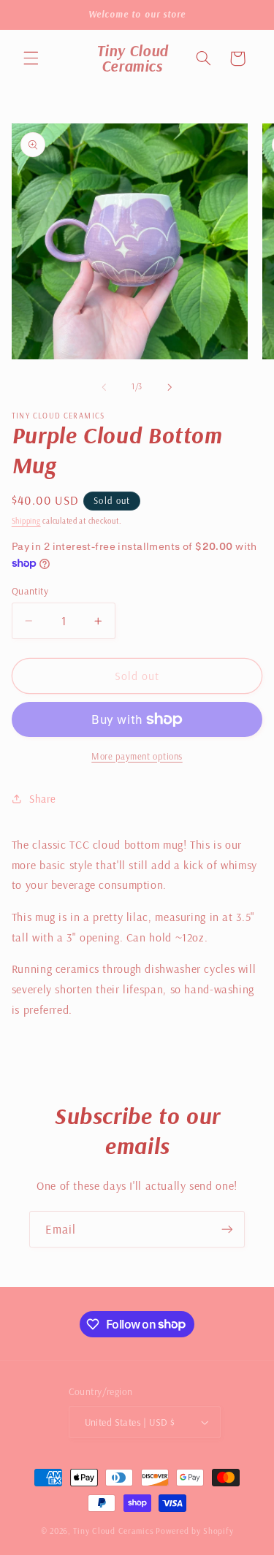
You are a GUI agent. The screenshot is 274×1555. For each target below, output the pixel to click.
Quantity (30, 590)
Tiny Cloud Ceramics (113, 1530)
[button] (30, 58)
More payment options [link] (137, 756)
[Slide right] (170, 387)
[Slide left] (104, 387)
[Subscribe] (227, 1229)
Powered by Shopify (194, 1530)
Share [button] (42, 799)
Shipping (26, 521)
